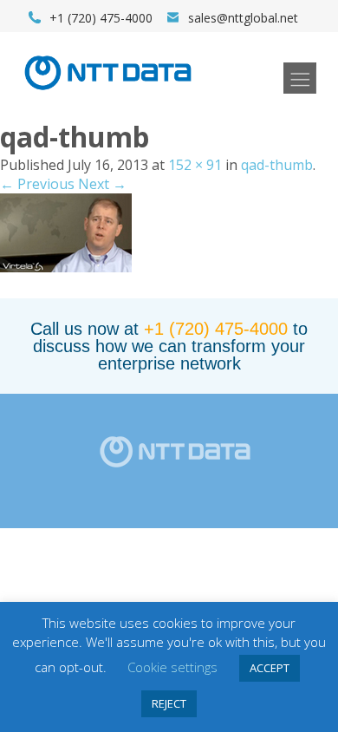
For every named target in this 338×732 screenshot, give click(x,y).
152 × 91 (195, 164)
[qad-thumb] (66, 267)
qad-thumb (277, 164)
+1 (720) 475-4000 (216, 328)
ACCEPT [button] (269, 668)
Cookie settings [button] (172, 667)
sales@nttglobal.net (243, 18)
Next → (102, 183)
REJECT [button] (169, 703)
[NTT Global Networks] (108, 95)
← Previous (37, 183)
